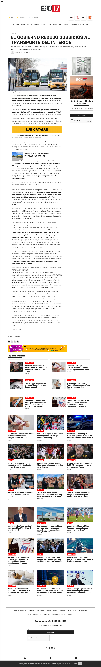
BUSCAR (17, 24)
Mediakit (62, 611)
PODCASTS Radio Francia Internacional (79, 24)
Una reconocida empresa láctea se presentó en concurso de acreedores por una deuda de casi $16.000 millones (49, 529)
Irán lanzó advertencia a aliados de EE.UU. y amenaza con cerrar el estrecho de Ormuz (36, 368)
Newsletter (40, 611)
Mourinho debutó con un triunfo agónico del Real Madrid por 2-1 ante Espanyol (20, 528)
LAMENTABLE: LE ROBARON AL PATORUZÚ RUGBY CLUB (37, 154)
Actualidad (13, 33)
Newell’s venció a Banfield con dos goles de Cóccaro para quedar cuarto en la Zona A (79, 494)
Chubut (40, 554)
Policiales (71, 431)
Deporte (40, 431)
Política (11, 460)
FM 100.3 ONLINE (72, 611)
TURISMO (66, 24)
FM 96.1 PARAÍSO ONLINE (34, 615)
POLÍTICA (49, 24)
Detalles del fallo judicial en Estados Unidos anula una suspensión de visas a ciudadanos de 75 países (78, 403)
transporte (17, 336)
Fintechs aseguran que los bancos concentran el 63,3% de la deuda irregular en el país (80, 559)
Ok (80, 664)
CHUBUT (23, 24)
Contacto (31, 611)
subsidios (10, 336)
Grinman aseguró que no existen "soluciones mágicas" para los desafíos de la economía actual (79, 591)
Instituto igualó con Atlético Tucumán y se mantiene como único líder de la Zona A (79, 528)
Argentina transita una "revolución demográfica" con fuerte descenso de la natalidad (78, 386)
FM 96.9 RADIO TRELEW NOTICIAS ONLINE (54, 615)
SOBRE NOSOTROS (52, 611)
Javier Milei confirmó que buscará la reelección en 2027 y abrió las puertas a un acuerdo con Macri (49, 495)
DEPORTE (43, 24)
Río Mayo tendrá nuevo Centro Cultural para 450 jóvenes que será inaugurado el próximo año (49, 559)
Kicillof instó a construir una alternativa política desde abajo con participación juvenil (20, 465)
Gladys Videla (18, 52)
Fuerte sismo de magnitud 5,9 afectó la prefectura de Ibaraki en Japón (35, 385)
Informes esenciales (57, 24)
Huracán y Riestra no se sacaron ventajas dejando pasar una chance (20, 494)
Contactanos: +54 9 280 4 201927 (81, 102)
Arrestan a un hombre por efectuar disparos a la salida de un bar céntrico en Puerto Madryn (80, 436)
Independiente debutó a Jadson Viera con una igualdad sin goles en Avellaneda (50, 465)
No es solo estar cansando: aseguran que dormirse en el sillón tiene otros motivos (19, 591)
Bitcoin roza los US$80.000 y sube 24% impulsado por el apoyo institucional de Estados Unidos (50, 591)
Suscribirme (81, 115)
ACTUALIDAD (36, 24)
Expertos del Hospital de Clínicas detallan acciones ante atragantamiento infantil (78, 368)
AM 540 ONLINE (83, 611)
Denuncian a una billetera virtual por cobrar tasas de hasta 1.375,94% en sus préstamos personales (35, 403)
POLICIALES (29, 24)
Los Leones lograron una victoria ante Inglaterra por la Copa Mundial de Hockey (50, 436)
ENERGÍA (70, 615)
